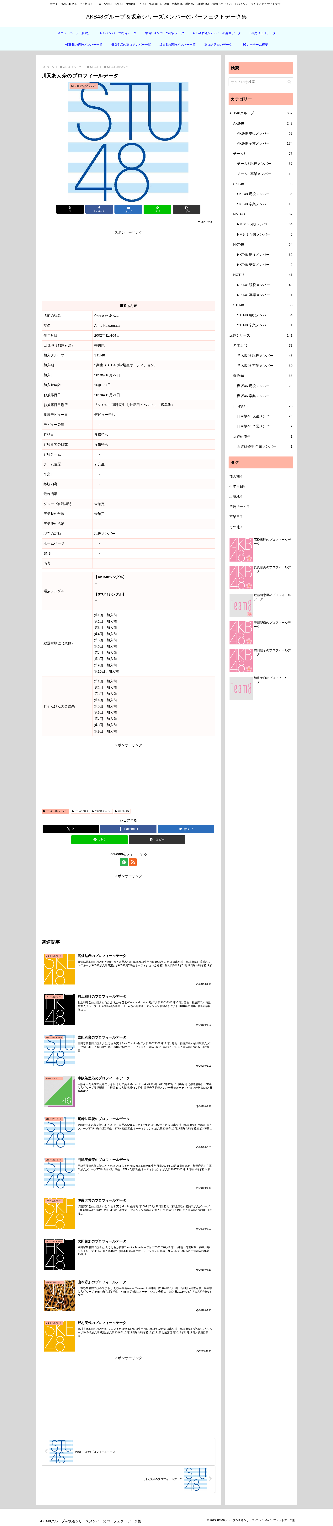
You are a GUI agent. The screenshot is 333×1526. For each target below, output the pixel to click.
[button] (186, 209)
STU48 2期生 (82, 811)
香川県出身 (123, 811)
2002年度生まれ (103, 811)
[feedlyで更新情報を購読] (124, 862)
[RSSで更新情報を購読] (133, 862)
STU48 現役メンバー (57, 811)
